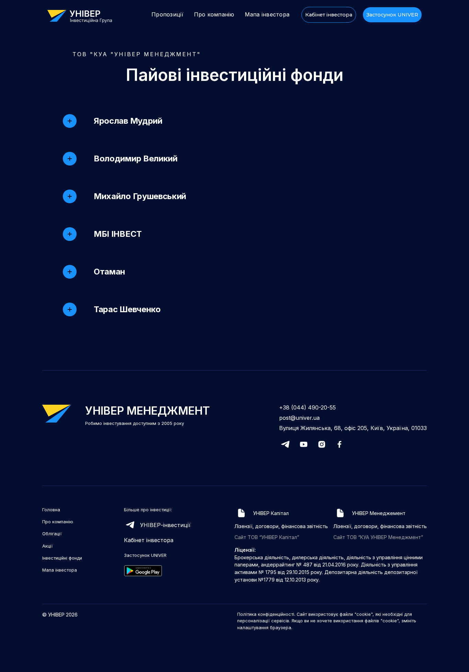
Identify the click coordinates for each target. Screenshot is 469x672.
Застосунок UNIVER (392, 15)
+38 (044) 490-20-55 (307, 407)
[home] (83, 15)
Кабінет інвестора (328, 15)
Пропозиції (167, 14)
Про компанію (214, 14)
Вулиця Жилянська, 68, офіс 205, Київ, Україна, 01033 (353, 428)
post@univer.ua (299, 417)
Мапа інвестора (267, 14)
